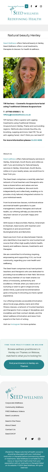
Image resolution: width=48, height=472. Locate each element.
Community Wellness (14, 407)
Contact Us (10, 429)
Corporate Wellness (14, 403)
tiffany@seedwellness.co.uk (17, 115)
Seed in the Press (13, 421)
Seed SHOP (10, 434)
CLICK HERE (36, 140)
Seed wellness (9, 159)
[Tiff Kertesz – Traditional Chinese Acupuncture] (24, 97)
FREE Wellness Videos (15, 411)
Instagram (15, 324)
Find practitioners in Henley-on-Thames (24, 364)
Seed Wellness (9, 43)
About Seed (10, 425)
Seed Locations (12, 415)
